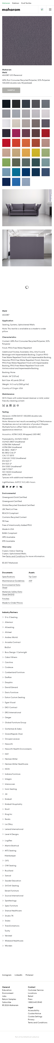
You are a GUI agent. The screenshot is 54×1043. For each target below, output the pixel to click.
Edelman (15, 3)
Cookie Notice (34, 1014)
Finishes (5, 599)
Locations (32, 993)
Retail (30, 996)
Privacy (31, 1020)
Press (30, 999)
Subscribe (6, 1002)
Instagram (6, 975)
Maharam (6, 3)
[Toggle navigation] (42, 9)
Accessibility (33, 1011)
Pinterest (29, 975)
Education (6, 990)
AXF (30, 581)
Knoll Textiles (26, 3)
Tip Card (32, 577)
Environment (7, 993)
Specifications (8, 577)
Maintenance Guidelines (13, 581)
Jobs (4, 996)
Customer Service (35, 990)
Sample (11, 90)
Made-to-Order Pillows (12, 603)
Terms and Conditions (15, 557)
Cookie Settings (35, 1017)
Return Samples (9, 999)
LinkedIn (18, 975)
